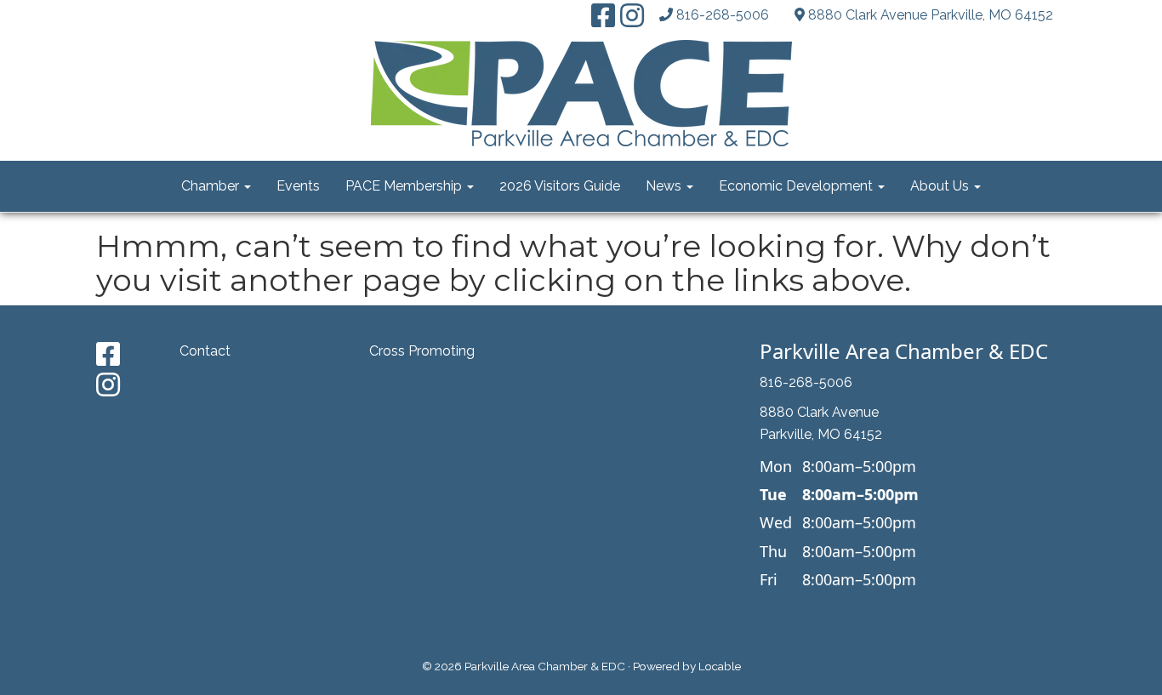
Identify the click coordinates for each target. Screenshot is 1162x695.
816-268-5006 (722, 15)
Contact (205, 351)
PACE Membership (405, 186)
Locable (719, 666)
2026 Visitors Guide (559, 186)
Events (298, 186)
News (665, 186)
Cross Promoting (422, 351)
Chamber (211, 186)
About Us (941, 186)
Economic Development (797, 186)
